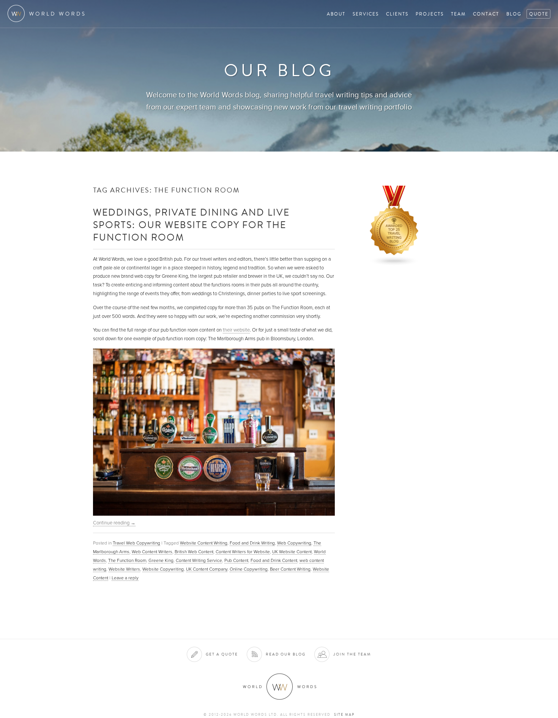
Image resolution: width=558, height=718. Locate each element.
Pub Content (236, 560)
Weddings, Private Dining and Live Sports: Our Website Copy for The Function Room (191, 224)
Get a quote (222, 654)
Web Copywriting (294, 543)
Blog (514, 14)
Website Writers (124, 569)
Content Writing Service (199, 560)
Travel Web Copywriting (136, 543)
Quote (539, 14)
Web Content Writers (152, 551)
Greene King (160, 560)
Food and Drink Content (274, 560)
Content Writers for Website (243, 551)
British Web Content (194, 551)
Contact (486, 14)
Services (366, 14)
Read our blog (286, 654)
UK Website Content (292, 551)
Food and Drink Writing (252, 543)
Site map (344, 714)
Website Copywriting (163, 569)
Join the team (352, 654)
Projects (430, 14)
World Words (48, 13)
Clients (397, 14)
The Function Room (127, 560)
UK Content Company (206, 569)
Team (458, 14)
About (336, 14)
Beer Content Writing (290, 569)
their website (236, 330)
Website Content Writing (203, 543)
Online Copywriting (249, 569)
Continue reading (114, 523)
